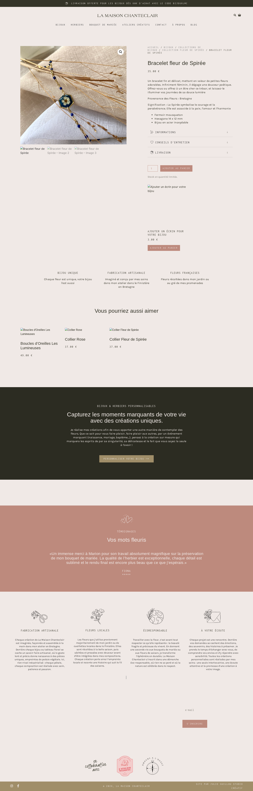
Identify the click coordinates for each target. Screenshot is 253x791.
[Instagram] (11, 785)
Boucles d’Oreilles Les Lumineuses (39, 345)
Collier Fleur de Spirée (128, 339)
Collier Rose (75, 339)
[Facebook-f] (18, 785)
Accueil (153, 47)
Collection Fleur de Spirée (183, 50)
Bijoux (168, 47)
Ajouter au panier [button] (164, 248)
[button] (121, 52)
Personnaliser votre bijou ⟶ (126, 459)
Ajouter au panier (176, 168)
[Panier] (237, 15)
